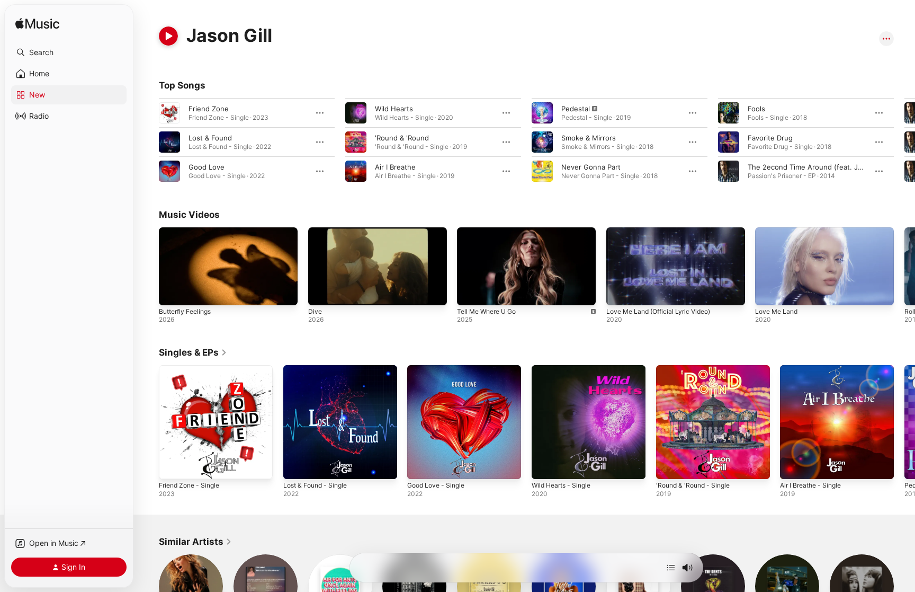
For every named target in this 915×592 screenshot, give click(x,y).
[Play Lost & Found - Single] (296, 466)
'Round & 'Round (402, 138)
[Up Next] (671, 567)
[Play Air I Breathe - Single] (793, 466)
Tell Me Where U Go (486, 311)
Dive (315, 311)
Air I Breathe (395, 167)
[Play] (168, 36)
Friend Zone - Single (193, 369)
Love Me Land (776, 311)
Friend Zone (209, 108)
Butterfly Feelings (185, 311)
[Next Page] (904, 142)
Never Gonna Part (591, 167)
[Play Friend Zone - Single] (172, 466)
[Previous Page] (148, 142)
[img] (37, 24)
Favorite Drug (770, 138)
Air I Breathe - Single (814, 369)
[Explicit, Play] (542, 112)
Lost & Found (210, 138)
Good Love (207, 167)
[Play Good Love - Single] (420, 466)
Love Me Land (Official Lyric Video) (658, 311)
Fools (756, 108)
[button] (69, 52)
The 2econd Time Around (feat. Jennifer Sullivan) (829, 167)
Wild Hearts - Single (564, 369)
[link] (193, 352)
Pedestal (575, 108)
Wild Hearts (394, 108)
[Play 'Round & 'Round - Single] (669, 466)
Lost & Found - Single (318, 369)
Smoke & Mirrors (588, 138)
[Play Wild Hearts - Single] (545, 466)
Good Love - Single (439, 369)
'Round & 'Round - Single (697, 369)
